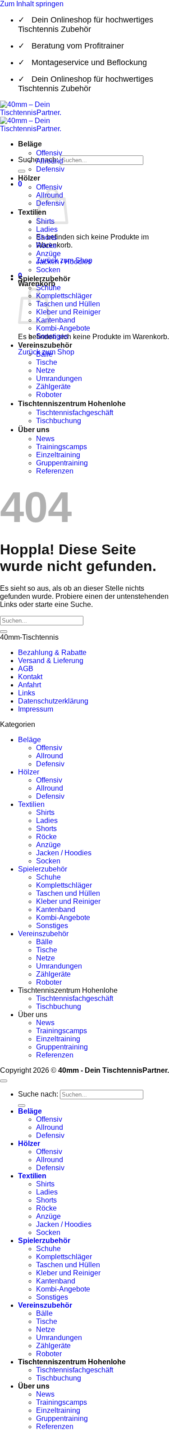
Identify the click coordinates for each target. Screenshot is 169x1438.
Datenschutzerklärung (53, 701)
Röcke (46, 245)
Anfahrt (29, 685)
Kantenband (55, 320)
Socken (48, 270)
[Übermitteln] (21, 171)
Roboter (49, 394)
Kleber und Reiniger (68, 312)
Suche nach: (38, 1094)
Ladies (47, 229)
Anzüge (48, 253)
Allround (49, 161)
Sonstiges (52, 336)
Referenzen (54, 471)
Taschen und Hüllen (68, 304)
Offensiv (49, 153)
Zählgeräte (53, 386)
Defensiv (50, 169)
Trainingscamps (61, 447)
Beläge (30, 144)
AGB (25, 669)
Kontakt (30, 677)
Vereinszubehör (45, 345)
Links (26, 693)
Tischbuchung (58, 421)
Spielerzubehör (44, 279)
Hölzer (29, 178)
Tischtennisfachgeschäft (74, 412)
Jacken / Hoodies (63, 261)
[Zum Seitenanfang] (3, 1081)
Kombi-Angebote (63, 328)
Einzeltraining (58, 455)
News (45, 438)
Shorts (46, 237)
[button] (20, 184)
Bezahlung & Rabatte (52, 652)
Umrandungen (59, 378)
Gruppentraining (62, 463)
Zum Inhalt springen (32, 4)
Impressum (35, 709)
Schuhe (48, 877)
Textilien (32, 212)
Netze (45, 370)
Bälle (44, 354)
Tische (46, 362)
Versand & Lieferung (50, 660)
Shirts (45, 812)
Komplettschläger (64, 296)
